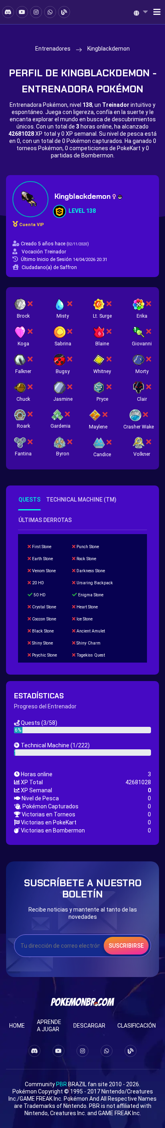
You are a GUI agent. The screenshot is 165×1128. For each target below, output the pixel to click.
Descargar (89, 1025)
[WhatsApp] (50, 12)
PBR (61, 1084)
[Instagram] (36, 12)
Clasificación (136, 1025)
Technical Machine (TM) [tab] (81, 499)
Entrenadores (52, 48)
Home (17, 1025)
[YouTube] (22, 12)
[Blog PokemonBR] (64, 12)
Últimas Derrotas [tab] (45, 520)
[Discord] (8, 12)
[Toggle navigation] (154, 12)
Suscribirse (126, 945)
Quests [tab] (29, 499)
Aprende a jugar (49, 1025)
